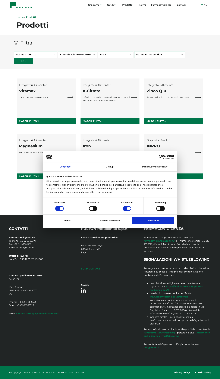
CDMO (111, 4)
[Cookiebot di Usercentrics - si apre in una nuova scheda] (161, 157)
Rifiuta (67, 220)
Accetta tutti (153, 220)
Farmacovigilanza (161, 4)
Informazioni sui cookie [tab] (155, 167)
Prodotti (127, 4)
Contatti (181, 4)
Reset (24, 61)
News (142, 4)
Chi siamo (94, 4)
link (70, 97)
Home (20, 17)
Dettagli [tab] (110, 167)
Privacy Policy (181, 372)
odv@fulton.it (152, 347)
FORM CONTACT (90, 268)
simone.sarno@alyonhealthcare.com (37, 313)
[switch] (93, 208)
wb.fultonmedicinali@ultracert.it (169, 296)
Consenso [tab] (65, 167)
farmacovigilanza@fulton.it (159, 240)
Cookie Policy (203, 372)
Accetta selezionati (110, 220)
